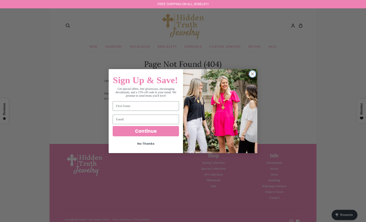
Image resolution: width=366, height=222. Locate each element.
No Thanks (145, 143)
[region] (183, 4)
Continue (146, 131)
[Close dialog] (252, 74)
